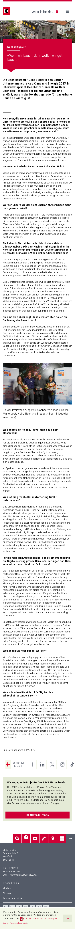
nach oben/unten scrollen (70, 838)
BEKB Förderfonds (37, 815)
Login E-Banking (42, 11)
